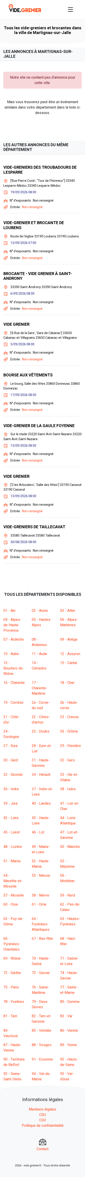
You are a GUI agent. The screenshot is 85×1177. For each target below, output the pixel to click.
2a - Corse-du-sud (41, 705)
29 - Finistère (70, 746)
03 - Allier (67, 610)
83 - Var (66, 1016)
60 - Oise (10, 904)
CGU (42, 1115)
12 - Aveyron (70, 654)
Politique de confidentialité (42, 1125)
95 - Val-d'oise (67, 1076)
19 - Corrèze (13, 702)
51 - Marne (12, 861)
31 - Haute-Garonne (41, 763)
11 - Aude (39, 654)
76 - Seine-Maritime (40, 990)
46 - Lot (38, 832)
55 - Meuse (41, 875)
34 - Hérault (41, 774)
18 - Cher (67, 682)
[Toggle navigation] (70, 9)
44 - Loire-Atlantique (68, 820)
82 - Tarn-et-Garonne (41, 1018)
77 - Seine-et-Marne (69, 990)
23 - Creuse (69, 717)
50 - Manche (70, 846)
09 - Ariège (69, 639)
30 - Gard (10, 760)
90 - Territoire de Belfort (14, 1062)
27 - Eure (10, 746)
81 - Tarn (10, 1016)
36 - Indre (11, 789)
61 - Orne (39, 904)
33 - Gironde (13, 774)
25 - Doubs (40, 731)
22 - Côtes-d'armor (41, 719)
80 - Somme (70, 1001)
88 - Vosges (41, 1045)
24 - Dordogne (11, 734)
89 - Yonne (68, 1045)
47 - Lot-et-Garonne (69, 835)
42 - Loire (11, 818)
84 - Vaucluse (10, 1033)
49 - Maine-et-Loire (41, 849)
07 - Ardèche (13, 639)
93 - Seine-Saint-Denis (12, 1076)
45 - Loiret (11, 832)
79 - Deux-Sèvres (40, 1004)
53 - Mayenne (67, 863)
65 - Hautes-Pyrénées (70, 921)
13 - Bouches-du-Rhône (13, 668)
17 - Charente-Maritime (39, 688)
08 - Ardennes (39, 642)
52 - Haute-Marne (41, 863)
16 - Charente (14, 682)
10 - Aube (11, 654)
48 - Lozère (12, 846)
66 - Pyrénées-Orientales (11, 944)
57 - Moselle (13, 895)
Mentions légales (42, 1109)
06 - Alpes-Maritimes (69, 622)
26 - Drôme (69, 731)
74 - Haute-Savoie (69, 975)
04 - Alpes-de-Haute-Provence (12, 625)
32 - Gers (67, 760)
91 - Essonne (42, 1059)
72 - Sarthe (12, 973)
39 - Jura (10, 803)
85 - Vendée (41, 1030)
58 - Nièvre (40, 895)
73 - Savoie (41, 973)
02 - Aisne (40, 610)
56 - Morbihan (67, 878)
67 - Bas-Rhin (42, 938)
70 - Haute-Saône (41, 961)
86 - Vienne (69, 1030)
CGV (42, 1120)
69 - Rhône (12, 958)
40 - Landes (41, 803)
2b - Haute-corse (69, 705)
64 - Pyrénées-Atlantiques (40, 924)
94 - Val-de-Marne (41, 1076)
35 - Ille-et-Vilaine (69, 777)
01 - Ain (9, 610)
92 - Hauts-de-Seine (69, 1062)
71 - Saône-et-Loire (69, 961)
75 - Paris (11, 987)
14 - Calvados (39, 665)
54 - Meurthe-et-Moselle (12, 881)
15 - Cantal (68, 663)
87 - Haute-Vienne (12, 1047)
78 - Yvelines (13, 1001)
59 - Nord (67, 895)
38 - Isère (68, 789)
